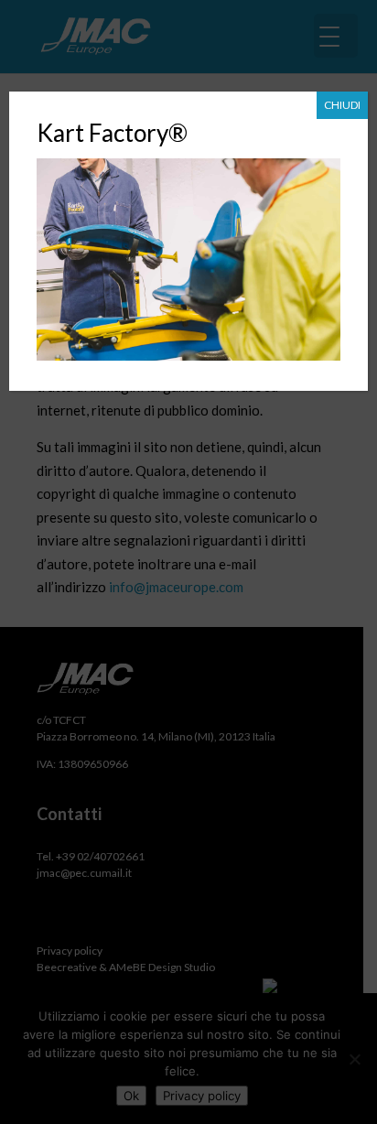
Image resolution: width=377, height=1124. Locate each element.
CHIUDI (342, 105)
